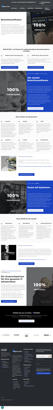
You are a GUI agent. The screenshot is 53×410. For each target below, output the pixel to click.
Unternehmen (38, 8)
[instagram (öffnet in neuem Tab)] (3, 371)
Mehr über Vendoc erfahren (10, 67)
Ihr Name (38, 364)
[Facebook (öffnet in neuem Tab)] (1, 371)
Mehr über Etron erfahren (35, 67)
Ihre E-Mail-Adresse (42, 359)
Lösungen (22, 8)
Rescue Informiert (47, 9)
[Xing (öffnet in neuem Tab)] (5, 371)
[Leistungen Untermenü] (17, 8)
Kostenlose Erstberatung (35, 108)
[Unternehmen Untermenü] (42, 8)
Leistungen (14, 8)
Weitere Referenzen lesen (26, 174)
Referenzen (30, 8)
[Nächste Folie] (50, 335)
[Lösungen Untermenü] (25, 8)
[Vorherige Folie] (2, 335)
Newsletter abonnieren (44, 373)
